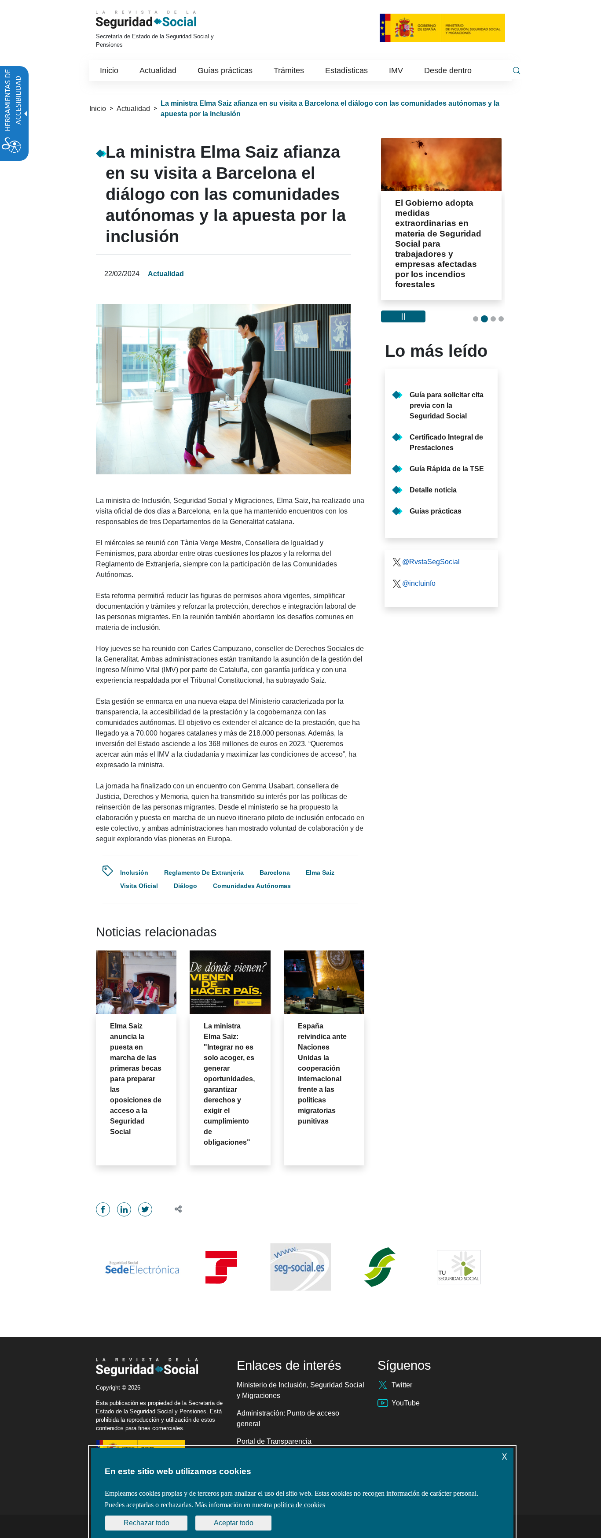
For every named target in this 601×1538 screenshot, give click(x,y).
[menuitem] (109, 70)
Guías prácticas (436, 511)
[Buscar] (516, 70)
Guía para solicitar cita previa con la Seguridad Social (447, 405)
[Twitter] (145, 1209)
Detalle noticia (433, 490)
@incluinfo (419, 583)
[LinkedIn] (124, 1209)
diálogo (185, 885)
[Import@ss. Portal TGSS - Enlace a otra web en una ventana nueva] (221, 1267)
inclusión (134, 872)
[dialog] (302, 1493)
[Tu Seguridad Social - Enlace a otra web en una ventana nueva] (458, 1267)
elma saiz (320, 872)
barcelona (275, 872)
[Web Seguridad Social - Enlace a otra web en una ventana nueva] (300, 1267)
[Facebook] (103, 1209)
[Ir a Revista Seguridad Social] (158, 20)
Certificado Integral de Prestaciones (446, 442)
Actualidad (133, 108)
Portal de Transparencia (274, 1441)
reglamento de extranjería (204, 872)
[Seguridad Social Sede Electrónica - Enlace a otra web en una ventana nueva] (142, 1267)
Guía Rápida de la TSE (447, 469)
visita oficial (139, 885)
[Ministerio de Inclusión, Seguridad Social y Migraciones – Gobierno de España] (442, 27)
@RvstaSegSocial (431, 562)
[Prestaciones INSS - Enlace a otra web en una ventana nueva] (379, 1267)
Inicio (97, 108)
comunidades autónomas (252, 885)
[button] (174, 1209)
